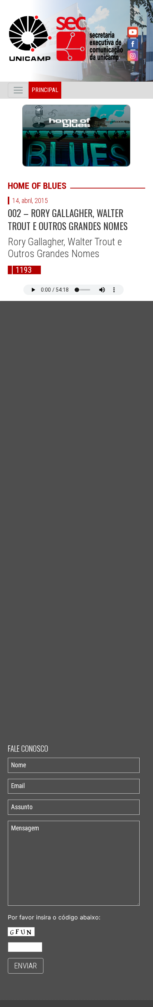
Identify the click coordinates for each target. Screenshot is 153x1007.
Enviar (25, 965)
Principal (45, 90)
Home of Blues (37, 186)
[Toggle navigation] (18, 90)
